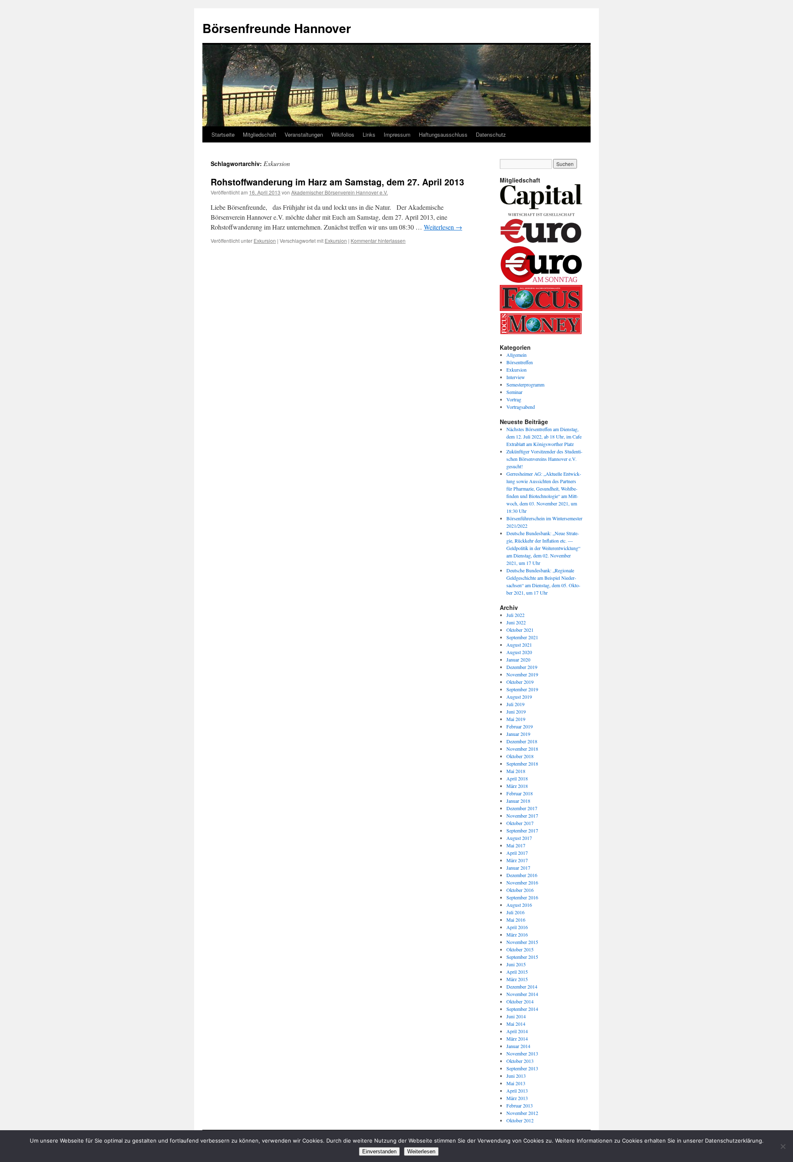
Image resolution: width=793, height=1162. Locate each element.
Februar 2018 (519, 793)
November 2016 (522, 882)
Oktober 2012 (520, 1120)
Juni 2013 (516, 1075)
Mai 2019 (515, 719)
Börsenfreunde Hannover (276, 28)
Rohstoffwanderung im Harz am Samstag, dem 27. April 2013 (337, 181)
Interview (515, 377)
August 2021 (519, 644)
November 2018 (522, 748)
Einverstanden (379, 1151)
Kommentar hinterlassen (378, 240)
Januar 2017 (518, 867)
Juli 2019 (515, 704)
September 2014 (522, 1008)
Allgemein (516, 354)
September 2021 (522, 637)
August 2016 (519, 904)
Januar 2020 (518, 659)
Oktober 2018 (520, 756)
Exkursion (265, 240)
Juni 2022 (516, 622)
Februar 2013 (519, 1105)
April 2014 (517, 1031)
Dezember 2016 (521, 875)
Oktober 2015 (520, 949)
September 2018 (522, 763)
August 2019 (519, 696)
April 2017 (517, 852)
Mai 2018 (515, 771)
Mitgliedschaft (259, 134)
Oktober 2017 (520, 823)
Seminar (514, 392)
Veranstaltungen (304, 134)
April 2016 (517, 927)
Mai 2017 (515, 845)
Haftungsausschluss (443, 134)
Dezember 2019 (521, 667)
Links (369, 134)
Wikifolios (342, 134)
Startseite (223, 134)
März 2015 (517, 979)
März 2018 (517, 786)
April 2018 (517, 778)
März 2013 (517, 1098)
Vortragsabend (520, 406)
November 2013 (522, 1053)
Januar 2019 (518, 733)
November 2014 (522, 994)
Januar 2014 (518, 1046)
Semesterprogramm (525, 384)
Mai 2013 (515, 1083)
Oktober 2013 (520, 1061)
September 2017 (522, 830)
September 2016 (522, 897)
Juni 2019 (516, 711)
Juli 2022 (515, 615)
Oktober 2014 (520, 1001)
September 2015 (522, 956)
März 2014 (517, 1038)
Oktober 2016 (520, 890)
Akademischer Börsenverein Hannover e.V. (339, 192)
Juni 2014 (516, 1016)
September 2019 (522, 689)
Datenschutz (491, 134)
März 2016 (517, 934)
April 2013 (517, 1090)
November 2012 (522, 1113)
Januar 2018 (518, 800)
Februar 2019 (519, 726)
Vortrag (513, 399)
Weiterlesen (443, 227)
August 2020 (519, 652)
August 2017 (519, 838)
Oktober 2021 (520, 629)
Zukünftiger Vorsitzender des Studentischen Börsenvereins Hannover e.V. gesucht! (544, 459)
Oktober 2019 (520, 681)
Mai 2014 (515, 1023)
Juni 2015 (516, 964)
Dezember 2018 (521, 741)
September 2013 (522, 1068)
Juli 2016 (515, 912)
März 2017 (517, 860)
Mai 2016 (515, 919)
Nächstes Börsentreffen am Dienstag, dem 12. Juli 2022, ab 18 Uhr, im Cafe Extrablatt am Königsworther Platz (544, 436)
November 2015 (522, 942)
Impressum (397, 134)
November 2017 (522, 815)
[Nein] (783, 1146)
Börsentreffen (519, 362)
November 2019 (522, 674)
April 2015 (517, 971)
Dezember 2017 (521, 808)
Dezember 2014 (521, 986)
